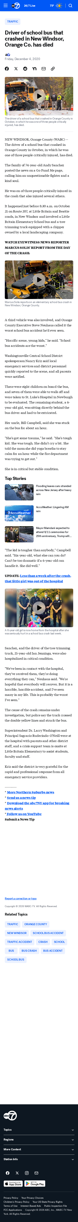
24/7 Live (29, 6)
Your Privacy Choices (32, 1198)
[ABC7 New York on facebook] (8, 1173)
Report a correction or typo (20, 898)
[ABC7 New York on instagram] (27, 1173)
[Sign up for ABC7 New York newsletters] (36, 1173)
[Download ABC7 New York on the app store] (13, 1183)
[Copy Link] (52, 68)
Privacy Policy (11, 1198)
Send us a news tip (21, 797)
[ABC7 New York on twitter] (17, 1173)
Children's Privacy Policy (16, 1202)
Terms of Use (10, 1206)
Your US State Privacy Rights (48, 1202)
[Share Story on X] (16, 68)
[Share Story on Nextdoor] (34, 68)
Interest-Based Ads (31, 1206)
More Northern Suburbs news (30, 792)
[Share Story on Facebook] (6, 68)
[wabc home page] (10, 1115)
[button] (5, 5)
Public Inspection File (55, 1206)
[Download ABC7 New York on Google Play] (34, 1183)
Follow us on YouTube (24, 814)
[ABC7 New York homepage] (15, 5)
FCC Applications (13, 1210)
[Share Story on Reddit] (25, 68)
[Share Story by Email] (43, 68)
